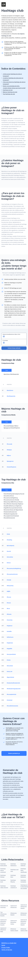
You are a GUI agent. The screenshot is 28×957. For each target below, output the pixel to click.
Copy (6, 370)
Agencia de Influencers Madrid (24, 906)
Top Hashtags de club (9, 94)
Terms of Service (6, 949)
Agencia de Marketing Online (13, 922)
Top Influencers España (3, 913)
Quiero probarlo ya (14, 753)
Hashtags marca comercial (3, 870)
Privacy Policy (5, 947)
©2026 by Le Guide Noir (8, 943)
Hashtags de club (7, 90)
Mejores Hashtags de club (10, 92)
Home (3, 945)
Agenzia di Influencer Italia (3, 929)
